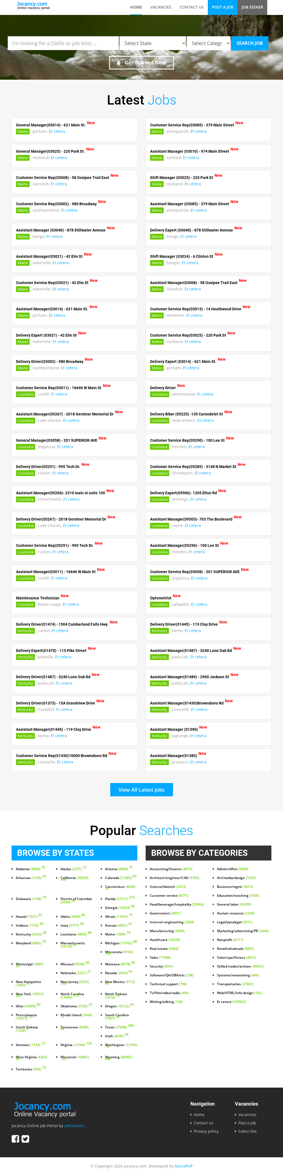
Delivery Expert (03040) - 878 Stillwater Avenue (191, 230)
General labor (234, 904)
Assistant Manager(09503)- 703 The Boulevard (191, 519)
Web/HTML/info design (239, 993)
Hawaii (29, 916)
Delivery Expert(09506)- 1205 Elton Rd (183, 493)
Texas (119, 1027)
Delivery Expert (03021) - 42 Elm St (46, 335)
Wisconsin (75, 1058)
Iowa (72, 925)
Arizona (119, 869)
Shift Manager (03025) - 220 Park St (181, 177)
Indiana (29, 925)
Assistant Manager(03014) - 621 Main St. (52, 309)
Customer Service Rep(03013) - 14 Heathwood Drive (195, 309)
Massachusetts (73, 945)
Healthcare (165, 940)
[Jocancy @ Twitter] (25, 1138)
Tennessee (75, 1028)
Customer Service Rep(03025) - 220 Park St (188, 335)
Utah (117, 1036)
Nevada (118, 973)
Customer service (169, 895)
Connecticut (120, 888)
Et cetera (57, 131)
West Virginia (31, 1058)
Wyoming (118, 1058)
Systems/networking (238, 975)
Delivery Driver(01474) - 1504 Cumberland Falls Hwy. (62, 624)
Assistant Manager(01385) (173, 755)
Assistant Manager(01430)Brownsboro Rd (187, 703)
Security (162, 966)
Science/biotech (168, 886)
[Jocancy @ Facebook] (15, 1138)
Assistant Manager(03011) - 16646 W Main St (56, 572)
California (74, 879)
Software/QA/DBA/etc (172, 975)
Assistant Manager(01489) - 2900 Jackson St (189, 677)
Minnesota (119, 953)
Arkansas (31, 878)
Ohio (28, 1006)
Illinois (119, 916)
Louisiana (25, 394)
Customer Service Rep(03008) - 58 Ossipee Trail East (62, 177)
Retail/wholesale (235, 948)
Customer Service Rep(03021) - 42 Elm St (52, 282)
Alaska (74, 869)
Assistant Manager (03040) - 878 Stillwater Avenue (61, 230)
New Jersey (75, 983)
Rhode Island (76, 1016)
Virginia (76, 1045)
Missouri (75, 964)
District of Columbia (76, 900)
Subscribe (247, 1131)
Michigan (121, 943)
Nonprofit (230, 940)
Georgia (120, 907)
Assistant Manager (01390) (174, 729)
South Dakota (27, 1029)
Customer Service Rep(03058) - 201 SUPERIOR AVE (195, 572)
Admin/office (232, 869)
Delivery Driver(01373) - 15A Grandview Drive (55, 703)
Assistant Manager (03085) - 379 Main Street (189, 204)
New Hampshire (28, 983)
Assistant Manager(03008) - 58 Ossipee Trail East (193, 282)
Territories (31, 1069)
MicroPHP (184, 1166)
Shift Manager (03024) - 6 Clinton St (181, 256)
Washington (121, 1046)
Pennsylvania (26, 1016)
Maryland (31, 943)
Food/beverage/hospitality (177, 904)
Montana (120, 964)
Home (136, 7)
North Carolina (72, 995)
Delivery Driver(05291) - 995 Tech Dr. (48, 466)
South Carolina (117, 1016)
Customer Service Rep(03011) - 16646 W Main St (58, 388)
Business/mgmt (235, 886)
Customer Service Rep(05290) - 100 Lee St (187, 440)
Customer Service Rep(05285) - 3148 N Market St (193, 466)
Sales (160, 957)
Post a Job (222, 7)
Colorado (121, 878)
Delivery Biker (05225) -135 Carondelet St (186, 414)
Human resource (236, 913)
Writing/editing (166, 1002)
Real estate (164, 948)
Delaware (31, 899)
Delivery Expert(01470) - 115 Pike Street (51, 650)
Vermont (30, 1045)
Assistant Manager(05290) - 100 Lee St (184, 545)
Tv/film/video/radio (169, 993)
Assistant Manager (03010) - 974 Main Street (189, 151)
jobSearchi (74, 1125)
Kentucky (25, 630)
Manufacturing (167, 931)
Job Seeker (252, 7)
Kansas (118, 925)
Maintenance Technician (37, 598)
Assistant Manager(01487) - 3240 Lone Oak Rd (191, 650)
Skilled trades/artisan (240, 966)
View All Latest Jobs (142, 789)
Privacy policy (206, 1131)
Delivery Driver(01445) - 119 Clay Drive (184, 624)
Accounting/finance (171, 869)
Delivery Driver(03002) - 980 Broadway (49, 361)
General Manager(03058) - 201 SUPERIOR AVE (56, 440)
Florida (120, 899)
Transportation (235, 984)
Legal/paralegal (234, 922)
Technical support (168, 984)
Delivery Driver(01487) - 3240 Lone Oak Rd (53, 677)
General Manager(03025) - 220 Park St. (50, 151)
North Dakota (116, 995)
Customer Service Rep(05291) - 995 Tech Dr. (54, 545)
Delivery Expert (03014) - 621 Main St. (183, 361)
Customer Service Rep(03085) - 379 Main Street (192, 125)
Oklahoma (76, 1006)
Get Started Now (144, 62)
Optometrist (160, 598)
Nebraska (76, 973)
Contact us (192, 7)
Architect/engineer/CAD (174, 878)
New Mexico (120, 983)
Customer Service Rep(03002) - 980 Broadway (56, 204)
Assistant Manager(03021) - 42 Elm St (49, 256)
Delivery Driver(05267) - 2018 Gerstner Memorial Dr (61, 519)
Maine (23, 131)
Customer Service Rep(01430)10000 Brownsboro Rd (61, 755)
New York (30, 995)
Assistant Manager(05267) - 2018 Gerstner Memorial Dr (65, 414)
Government (165, 913)
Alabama (30, 869)
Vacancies (160, 7)
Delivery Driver (163, 388)
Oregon (119, 1006)
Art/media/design (236, 878)
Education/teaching (238, 895)
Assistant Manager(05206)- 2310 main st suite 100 (60, 493)
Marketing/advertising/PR (243, 931)
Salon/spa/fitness (236, 957)
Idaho (73, 916)
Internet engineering (172, 922)
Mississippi (29, 965)
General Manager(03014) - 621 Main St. (51, 125)
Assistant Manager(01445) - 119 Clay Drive (53, 729)
